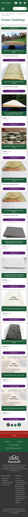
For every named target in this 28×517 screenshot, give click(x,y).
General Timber (21, 13)
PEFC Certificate (20, 488)
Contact (18, 478)
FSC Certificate (20, 490)
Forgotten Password (7, 482)
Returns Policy (6, 484)
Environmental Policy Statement (19, 485)
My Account (5, 478)
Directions (20, 441)
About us (7, 441)
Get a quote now (14, 60)
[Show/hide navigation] (3, 8)
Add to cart (14, 124)
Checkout (4, 480)
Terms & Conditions (21, 482)
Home (2, 13)
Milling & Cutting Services (14, 448)
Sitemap (18, 502)
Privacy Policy (20, 480)
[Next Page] (19, 424)
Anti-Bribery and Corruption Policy (20, 493)
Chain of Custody (14, 444)
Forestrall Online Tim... (11, 13)
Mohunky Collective (20, 510)
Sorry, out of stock (14, 319)
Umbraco (16, 512)
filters (15, 28)
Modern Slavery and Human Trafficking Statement (21, 498)
